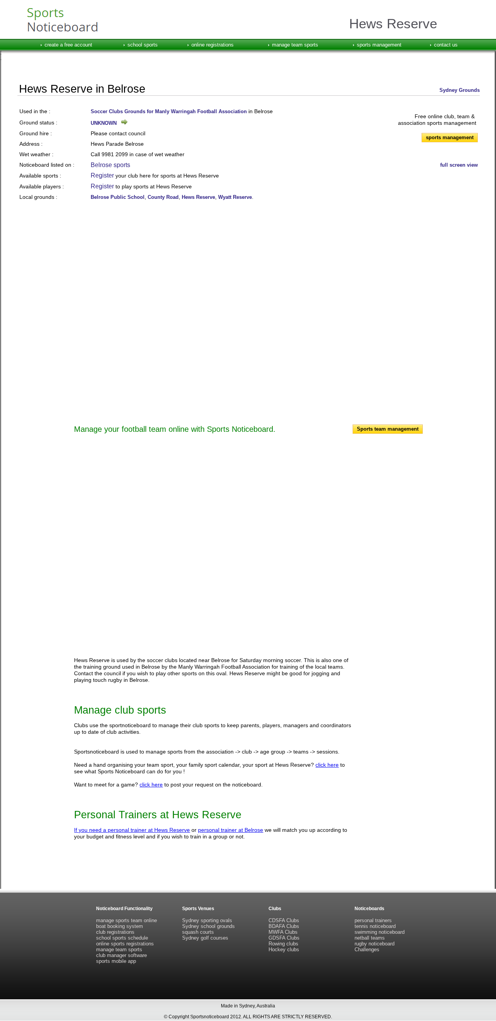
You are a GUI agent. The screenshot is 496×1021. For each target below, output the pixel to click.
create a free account (68, 45)
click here (327, 765)
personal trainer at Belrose (230, 830)
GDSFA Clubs (284, 938)
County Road (163, 197)
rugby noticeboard (374, 944)
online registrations (212, 45)
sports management (379, 45)
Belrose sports (110, 165)
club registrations (115, 932)
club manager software (121, 955)
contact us (446, 45)
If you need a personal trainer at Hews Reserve (132, 830)
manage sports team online (126, 920)
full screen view (459, 165)
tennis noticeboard (375, 926)
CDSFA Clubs (284, 920)
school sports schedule (122, 938)
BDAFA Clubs (284, 926)
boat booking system (119, 926)
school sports (142, 45)
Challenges (367, 949)
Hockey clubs (284, 949)
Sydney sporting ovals (207, 920)
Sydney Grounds (459, 90)
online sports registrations (125, 944)
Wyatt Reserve (235, 197)
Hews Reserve (198, 197)
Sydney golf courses (205, 938)
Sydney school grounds (208, 926)
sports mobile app (116, 961)
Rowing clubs (283, 944)
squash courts (198, 932)
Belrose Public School (118, 197)
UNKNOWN (104, 123)
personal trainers (373, 920)
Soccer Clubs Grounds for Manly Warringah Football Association (169, 111)
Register (102, 175)
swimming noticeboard (380, 932)
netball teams (370, 938)
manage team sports (295, 45)
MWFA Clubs (283, 932)
